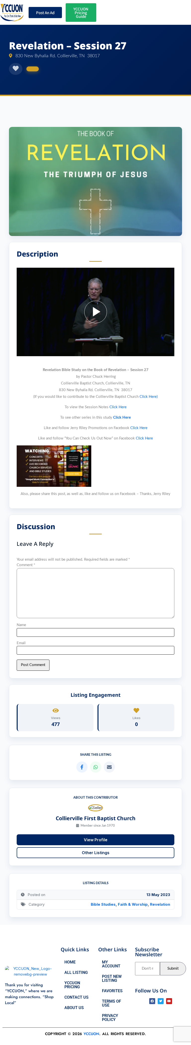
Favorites (112, 990)
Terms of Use (111, 1003)
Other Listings (95, 852)
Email (21, 643)
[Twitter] (161, 1001)
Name (21, 625)
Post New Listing (112, 978)
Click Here (118, 407)
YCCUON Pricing (72, 985)
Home (70, 962)
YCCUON (91, 1034)
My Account (111, 964)
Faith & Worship (133, 904)
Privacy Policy (110, 1017)
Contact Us (76, 997)
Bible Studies (103, 904)
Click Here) (149, 397)
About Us (74, 1007)
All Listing (76, 972)
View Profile (95, 839)
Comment (26, 565)
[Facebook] (152, 1001)
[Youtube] (169, 1001)
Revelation (160, 904)
